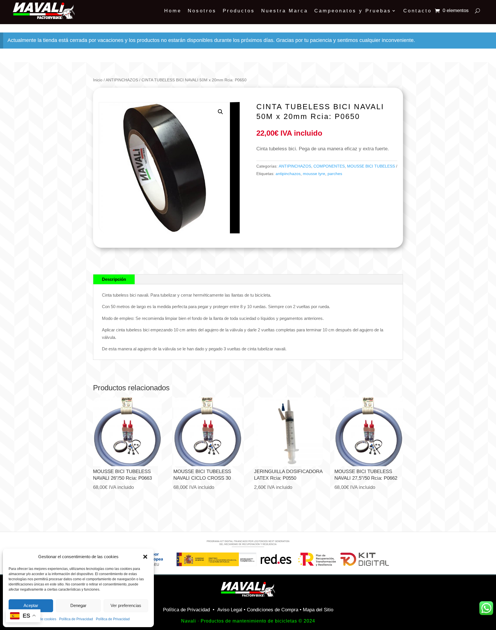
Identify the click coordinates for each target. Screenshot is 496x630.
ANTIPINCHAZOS (122, 80)
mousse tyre (314, 173)
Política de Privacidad (76, 619)
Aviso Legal (229, 609)
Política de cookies (41, 619)
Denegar (78, 605)
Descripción (114, 279)
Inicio (97, 80)
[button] (145, 557)
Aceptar (31, 605)
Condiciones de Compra (272, 609)
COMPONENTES (329, 166)
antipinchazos (288, 173)
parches (335, 173)
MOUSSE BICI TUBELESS (371, 166)
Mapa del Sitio (318, 609)
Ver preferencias (126, 605)
